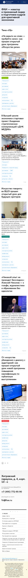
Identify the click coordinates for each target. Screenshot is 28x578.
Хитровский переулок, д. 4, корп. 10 (13, 479)
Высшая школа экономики (9, 2)
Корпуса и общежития (7, 526)
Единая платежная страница (9, 548)
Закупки (4, 528)
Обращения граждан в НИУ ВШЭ (10, 531)
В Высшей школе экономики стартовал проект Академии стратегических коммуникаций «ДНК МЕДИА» (12, 122)
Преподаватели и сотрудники (9, 523)
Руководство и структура (8, 518)
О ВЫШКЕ (5, 513)
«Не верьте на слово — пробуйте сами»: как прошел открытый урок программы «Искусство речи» (13, 41)
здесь (12, 568)
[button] (10, 511)
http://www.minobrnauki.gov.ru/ (9, 558)
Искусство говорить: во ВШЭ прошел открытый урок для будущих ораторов (11, 192)
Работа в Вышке (6, 551)
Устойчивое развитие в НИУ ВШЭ (10, 521)
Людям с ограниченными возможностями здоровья (12, 545)
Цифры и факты (6, 516)
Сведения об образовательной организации (13, 542)
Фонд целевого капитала (8, 533)
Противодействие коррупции (9, 536)
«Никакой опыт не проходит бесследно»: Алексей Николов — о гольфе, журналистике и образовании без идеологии (12, 284)
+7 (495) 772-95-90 (11, 491)
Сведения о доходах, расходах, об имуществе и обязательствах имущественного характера (13, 539)
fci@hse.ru (6, 500)
